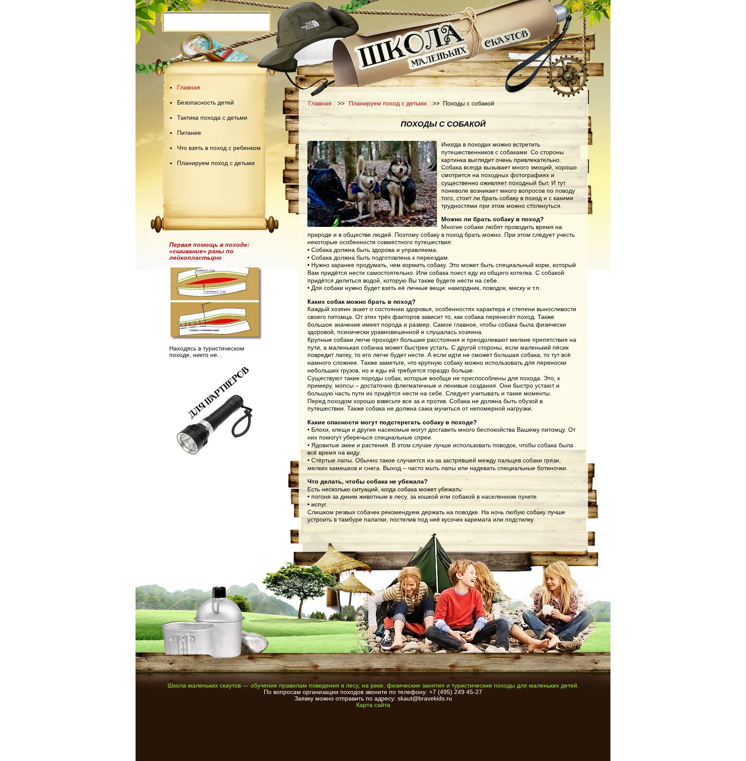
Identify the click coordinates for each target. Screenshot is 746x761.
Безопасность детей (205, 102)
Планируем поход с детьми (216, 163)
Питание (189, 133)
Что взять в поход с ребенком (219, 148)
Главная (188, 87)
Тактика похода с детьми (212, 118)
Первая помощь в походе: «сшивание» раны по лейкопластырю (209, 251)
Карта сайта (373, 705)
